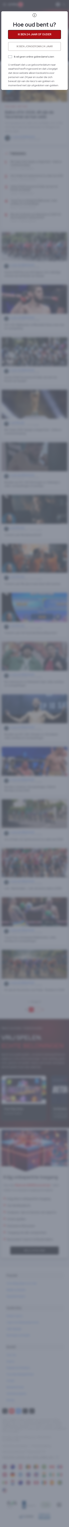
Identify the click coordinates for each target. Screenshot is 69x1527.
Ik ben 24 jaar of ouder (34, 34)
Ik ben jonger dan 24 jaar (35, 46)
